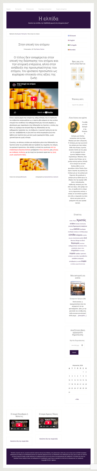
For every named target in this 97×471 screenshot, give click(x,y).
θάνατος (73, 240)
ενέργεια (79, 235)
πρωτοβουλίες (83, 256)
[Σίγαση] (25, 429)
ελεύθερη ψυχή (83, 232)
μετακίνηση (74, 248)
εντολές (85, 235)
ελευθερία (83, 229)
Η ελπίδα (48, 18)
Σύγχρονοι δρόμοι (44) (78, 299)
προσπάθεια (76, 256)
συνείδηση (72, 264)
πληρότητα (75, 250)
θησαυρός (75, 243)
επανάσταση (76, 238)
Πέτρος (74, 220)
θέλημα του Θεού (80, 240)
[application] (19, 425)
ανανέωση (83, 223)
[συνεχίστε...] (82, 315)
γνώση (70, 226)
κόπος (85, 246)
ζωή (85, 238)
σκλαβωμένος (73, 261)
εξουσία (70, 238)
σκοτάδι (79, 261)
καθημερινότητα (73, 246)
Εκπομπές (24, 177)
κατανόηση (80, 246)
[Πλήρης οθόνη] (27, 429)
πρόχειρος (81, 258)
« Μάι (77, 399)
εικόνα (76, 229)
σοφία (83, 261)
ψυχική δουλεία (79, 264)
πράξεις (78, 253)
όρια (84, 264)
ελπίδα (72, 234)
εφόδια (81, 238)
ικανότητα (82, 243)
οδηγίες (79, 248)
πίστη (82, 248)
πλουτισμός (81, 250)
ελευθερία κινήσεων (73, 232)
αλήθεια (72, 224)
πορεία (72, 253)
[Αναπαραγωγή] (12, 429)
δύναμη (71, 229)
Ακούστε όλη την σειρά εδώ (19, 441)
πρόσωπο (55, 177)
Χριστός (81, 220)
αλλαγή (77, 223)
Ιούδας (70, 220)
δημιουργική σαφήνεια (80, 226)
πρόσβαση (75, 258)
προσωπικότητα (49, 177)
